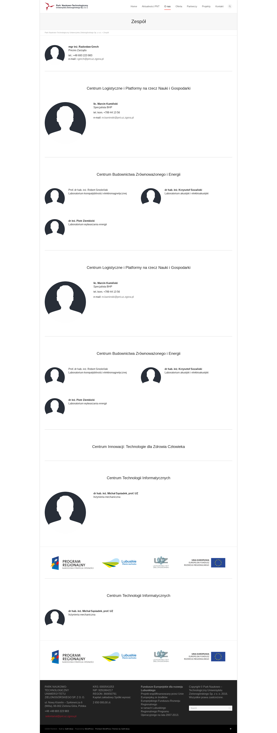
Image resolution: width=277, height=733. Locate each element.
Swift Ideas (69, 729)
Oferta (179, 6)
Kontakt (219, 6)
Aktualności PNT (150, 6)
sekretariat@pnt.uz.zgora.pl (60, 716)
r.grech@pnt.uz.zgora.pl (90, 59)
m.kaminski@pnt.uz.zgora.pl (118, 117)
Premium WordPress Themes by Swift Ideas (112, 729)
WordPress (89, 729)
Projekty (206, 6)
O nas (167, 6)
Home (134, 6)
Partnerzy (192, 6)
